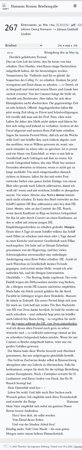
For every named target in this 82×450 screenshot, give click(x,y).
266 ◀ (61, 45)
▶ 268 (74, 45)
